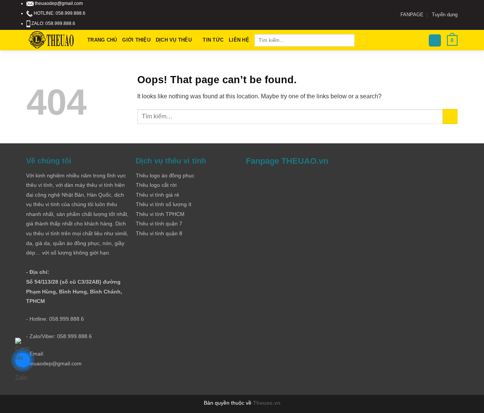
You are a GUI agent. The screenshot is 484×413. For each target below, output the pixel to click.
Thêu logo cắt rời (156, 185)
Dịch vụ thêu (174, 40)
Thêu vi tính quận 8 (159, 233)
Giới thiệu (136, 40)
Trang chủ (102, 40)
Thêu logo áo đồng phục (165, 175)
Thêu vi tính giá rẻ (157, 195)
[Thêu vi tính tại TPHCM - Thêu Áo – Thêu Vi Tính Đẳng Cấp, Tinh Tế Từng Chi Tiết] (51, 40)
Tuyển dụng (445, 14)
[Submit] (361, 40)
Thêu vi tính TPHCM (160, 214)
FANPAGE (412, 14)
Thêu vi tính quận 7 (159, 223)
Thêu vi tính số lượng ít (163, 204)
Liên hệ (239, 40)
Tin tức (213, 40)
